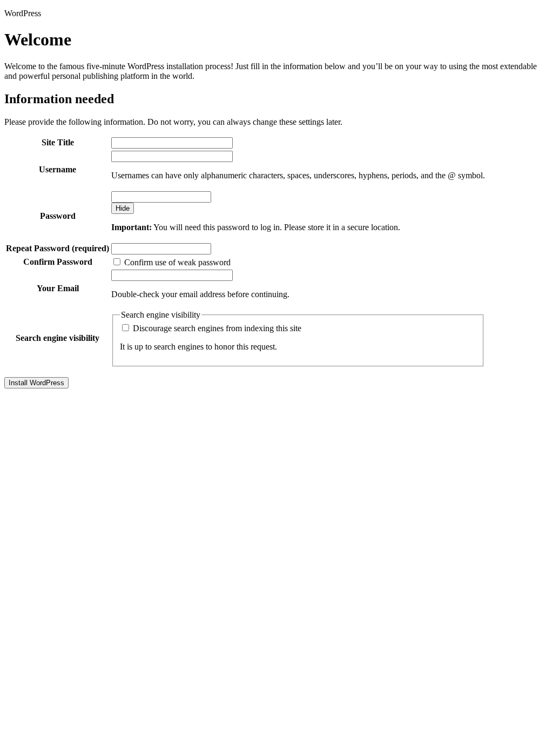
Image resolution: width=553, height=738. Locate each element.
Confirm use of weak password (176, 262)
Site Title (58, 142)
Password (58, 215)
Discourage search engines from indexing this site (216, 328)
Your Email (58, 288)
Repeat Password (57, 248)
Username (57, 169)
